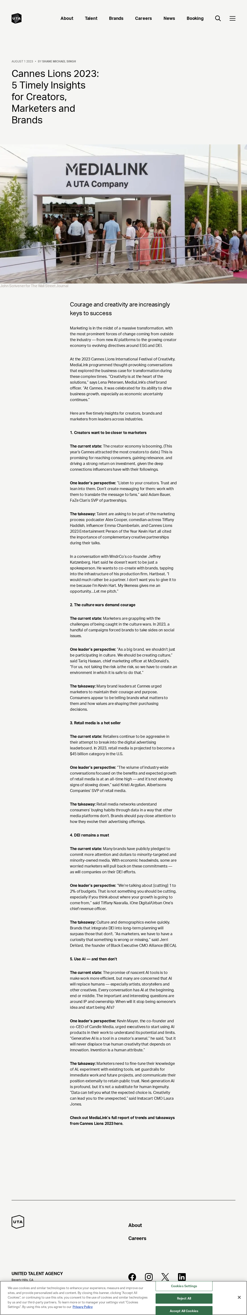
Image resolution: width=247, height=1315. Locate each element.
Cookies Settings (184, 1286)
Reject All (184, 1298)
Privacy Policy (83, 1307)
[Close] (239, 1297)
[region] (123, 1298)
